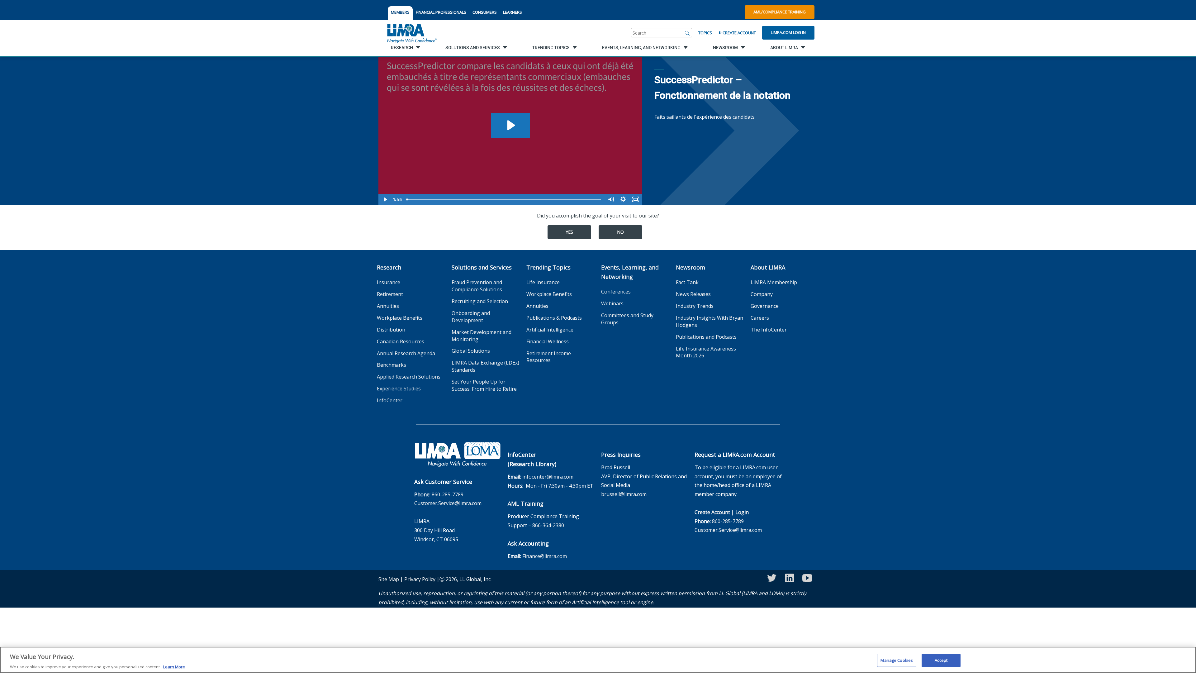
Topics (705, 33)
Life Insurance (543, 282)
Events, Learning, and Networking (630, 272)
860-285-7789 (447, 494)
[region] (598, 660)
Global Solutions (471, 350)
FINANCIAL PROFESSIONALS (441, 12)
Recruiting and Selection (480, 301)
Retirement (390, 294)
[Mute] (611, 199)
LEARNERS (512, 12)
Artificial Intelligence (549, 329)
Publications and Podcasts (706, 336)
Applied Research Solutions (408, 376)
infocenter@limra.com (547, 476)
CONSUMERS (484, 12)
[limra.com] (411, 32)
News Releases (693, 294)
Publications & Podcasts (554, 317)
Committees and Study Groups (627, 319)
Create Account (739, 33)
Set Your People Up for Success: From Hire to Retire (484, 385)
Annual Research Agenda (406, 353)
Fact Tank (687, 282)
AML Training (525, 503)
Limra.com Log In (788, 32)
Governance (765, 306)
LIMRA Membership (774, 282)
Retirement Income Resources (548, 357)
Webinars (612, 303)
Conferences (616, 291)
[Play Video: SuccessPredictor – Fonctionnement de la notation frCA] (510, 125)
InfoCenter (389, 400)
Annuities (388, 306)
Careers (760, 317)
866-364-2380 (548, 525)
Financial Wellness (547, 341)
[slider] (504, 199)
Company (762, 294)
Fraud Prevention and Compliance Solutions (477, 286)
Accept (941, 660)
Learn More (174, 666)
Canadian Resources (400, 341)
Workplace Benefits (399, 317)
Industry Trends (695, 306)
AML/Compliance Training (779, 12)
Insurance (388, 282)
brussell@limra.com (624, 494)
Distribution (391, 329)
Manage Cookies (896, 660)
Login (742, 512)
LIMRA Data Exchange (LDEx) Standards (485, 366)
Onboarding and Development (471, 317)
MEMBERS (400, 12)
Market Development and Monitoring (481, 336)
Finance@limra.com (544, 556)
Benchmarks (391, 364)
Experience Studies (399, 388)
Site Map (388, 579)
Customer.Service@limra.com (448, 503)
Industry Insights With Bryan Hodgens (709, 321)
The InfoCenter (769, 329)
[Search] (687, 32)
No (620, 232)
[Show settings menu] (623, 199)
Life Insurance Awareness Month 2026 (706, 352)
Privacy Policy (419, 579)
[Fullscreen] (635, 199)
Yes (569, 232)
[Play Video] (384, 199)
